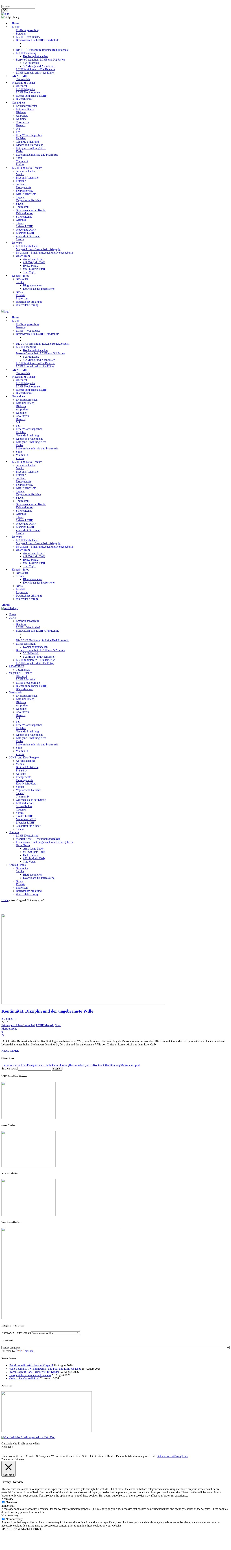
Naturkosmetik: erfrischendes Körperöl (31, 1365)
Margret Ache (9, 1028)
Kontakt (47, 3)
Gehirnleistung (60, 1065)
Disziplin (32, 1065)
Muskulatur (127, 1065)
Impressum (8, 3)
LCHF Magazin (45, 1025)
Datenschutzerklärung (29, 3)
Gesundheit (28, 1025)
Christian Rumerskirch (14, 1065)
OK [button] (154, 1456)
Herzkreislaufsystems (81, 1065)
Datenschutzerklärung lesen (172, 1456)
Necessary (12, 1502)
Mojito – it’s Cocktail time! (24, 1378)
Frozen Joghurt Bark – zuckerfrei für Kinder (34, 1371)
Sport (58, 1025)
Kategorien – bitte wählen (16, 1332)
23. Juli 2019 (8, 1018)
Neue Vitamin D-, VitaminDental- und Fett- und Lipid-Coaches (45, 1368)
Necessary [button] (7, 1498)
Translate (28, 1350)
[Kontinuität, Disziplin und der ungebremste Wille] (82, 1003)
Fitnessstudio (44, 1065)
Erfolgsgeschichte (11, 1025)
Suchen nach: (9, 1068)
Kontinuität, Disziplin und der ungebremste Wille (47, 1011)
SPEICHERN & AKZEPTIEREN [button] (21, 1528)
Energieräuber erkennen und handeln (30, 1375)
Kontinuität (99, 1065)
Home (4, 900)
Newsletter (60, 3)
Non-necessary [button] (9, 1515)
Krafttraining (113, 1065)
